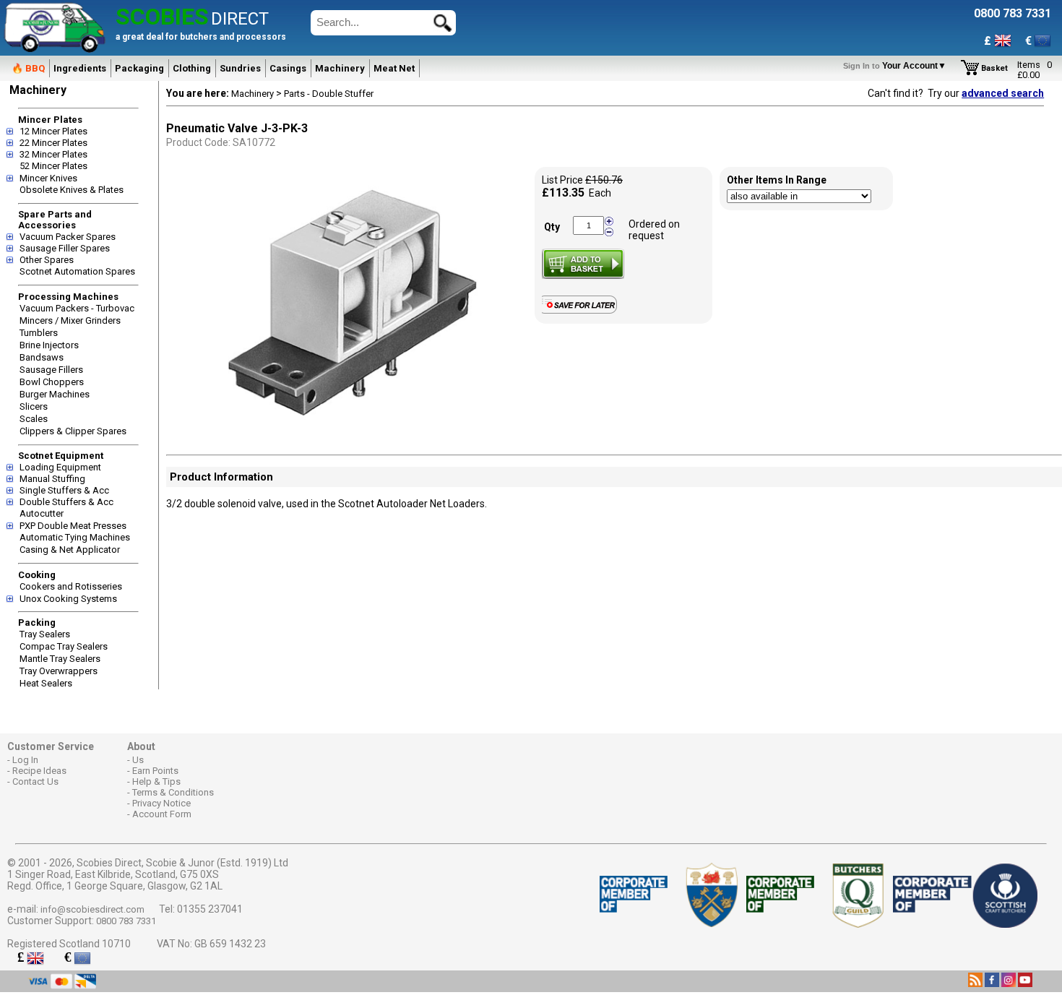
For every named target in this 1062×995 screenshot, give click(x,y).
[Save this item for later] (582, 310)
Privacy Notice (161, 803)
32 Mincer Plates (53, 154)
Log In (25, 759)
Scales (34, 418)
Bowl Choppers (52, 381)
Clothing (192, 68)
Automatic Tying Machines (75, 537)
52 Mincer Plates (53, 165)
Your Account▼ (897, 66)
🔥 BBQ (28, 68)
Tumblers (39, 332)
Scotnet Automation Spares (77, 271)
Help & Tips (156, 781)
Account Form (161, 814)
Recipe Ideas (39, 770)
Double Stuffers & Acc (66, 501)
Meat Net (394, 68)
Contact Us (35, 781)
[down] (609, 231)
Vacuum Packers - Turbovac (77, 308)
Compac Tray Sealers (64, 646)
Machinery (340, 68)
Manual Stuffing (52, 478)
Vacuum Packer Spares (68, 236)
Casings (287, 68)
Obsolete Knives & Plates (72, 189)
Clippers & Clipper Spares (73, 431)
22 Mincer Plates (53, 142)
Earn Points (155, 770)
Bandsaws (42, 357)
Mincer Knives (48, 178)
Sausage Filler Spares (65, 248)
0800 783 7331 (126, 921)
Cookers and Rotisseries (71, 586)
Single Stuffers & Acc (64, 490)
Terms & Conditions (173, 792)
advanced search (1003, 93)
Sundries (240, 68)
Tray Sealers (45, 634)
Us (138, 759)
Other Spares (47, 259)
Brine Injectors (49, 345)
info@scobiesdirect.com (92, 909)
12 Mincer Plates (53, 131)
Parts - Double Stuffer (329, 93)
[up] (609, 221)
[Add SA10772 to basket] (583, 264)
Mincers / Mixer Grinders (70, 320)
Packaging (139, 68)
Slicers (34, 406)
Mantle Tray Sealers (60, 658)
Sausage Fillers (51, 369)
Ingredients (79, 68)
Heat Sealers (46, 683)
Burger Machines (55, 394)
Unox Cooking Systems (68, 598)
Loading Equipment (60, 467)
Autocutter (42, 513)
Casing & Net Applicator (70, 549)
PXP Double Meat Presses (73, 525)
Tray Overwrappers (59, 671)
